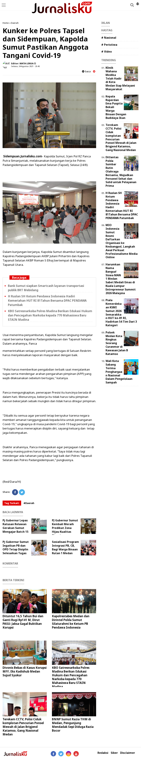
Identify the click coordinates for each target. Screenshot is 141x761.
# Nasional (108, 38)
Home (6, 22)
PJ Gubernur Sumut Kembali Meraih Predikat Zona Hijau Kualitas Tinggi (65, 527)
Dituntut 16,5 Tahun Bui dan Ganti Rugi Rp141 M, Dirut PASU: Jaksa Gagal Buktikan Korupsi (23, 621)
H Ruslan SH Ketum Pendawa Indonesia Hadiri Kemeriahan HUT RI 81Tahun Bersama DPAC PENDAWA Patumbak (47, 300)
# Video (106, 51)
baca (87, 71)
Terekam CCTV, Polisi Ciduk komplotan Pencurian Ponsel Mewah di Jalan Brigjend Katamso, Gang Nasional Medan (23, 726)
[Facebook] (15, 492)
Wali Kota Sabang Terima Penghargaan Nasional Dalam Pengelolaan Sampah (119, 371)
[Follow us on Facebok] (53, 754)
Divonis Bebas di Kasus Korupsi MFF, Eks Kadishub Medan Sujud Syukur (25, 671)
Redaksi (102, 753)
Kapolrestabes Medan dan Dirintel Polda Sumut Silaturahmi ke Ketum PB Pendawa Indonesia (70, 621)
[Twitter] (22, 492)
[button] (137, 2)
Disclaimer (127, 753)
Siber (114, 753)
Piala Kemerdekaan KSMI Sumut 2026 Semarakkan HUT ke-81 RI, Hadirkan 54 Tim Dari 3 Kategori (121, 312)
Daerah (15, 22)
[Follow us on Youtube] (76, 754)
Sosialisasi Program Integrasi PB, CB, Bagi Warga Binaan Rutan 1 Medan (65, 547)
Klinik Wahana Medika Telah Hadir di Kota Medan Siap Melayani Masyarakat (120, 78)
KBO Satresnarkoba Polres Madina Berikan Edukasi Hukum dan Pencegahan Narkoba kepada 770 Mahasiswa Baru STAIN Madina (50, 315)
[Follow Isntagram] (69, 754)
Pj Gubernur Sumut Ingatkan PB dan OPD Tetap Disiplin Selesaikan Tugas (16, 547)
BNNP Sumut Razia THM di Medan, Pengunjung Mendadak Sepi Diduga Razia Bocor (73, 724)
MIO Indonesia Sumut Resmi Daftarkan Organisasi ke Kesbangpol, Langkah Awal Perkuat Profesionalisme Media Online (122, 241)
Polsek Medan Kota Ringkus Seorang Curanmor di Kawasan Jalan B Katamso (117, 343)
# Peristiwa (109, 45)
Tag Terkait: (11, 503)
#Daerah (29, 503)
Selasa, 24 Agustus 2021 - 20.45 (25, 66)
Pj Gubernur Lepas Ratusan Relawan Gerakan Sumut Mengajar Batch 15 (15, 526)
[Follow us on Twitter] (61, 754)
